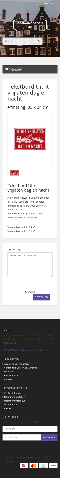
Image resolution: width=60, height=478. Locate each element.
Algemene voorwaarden (16, 363)
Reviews (8, 408)
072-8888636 (10, 350)
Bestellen (41, 297)
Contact (8, 379)
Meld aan (49, 437)
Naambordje (10, 404)
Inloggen (49, 3)
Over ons (9, 371)
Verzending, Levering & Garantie (20, 367)
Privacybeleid (11, 375)
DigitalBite (43, 457)
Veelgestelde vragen (14, 393)
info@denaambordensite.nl (33, 350)
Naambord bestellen (14, 396)
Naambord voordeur (14, 400)
